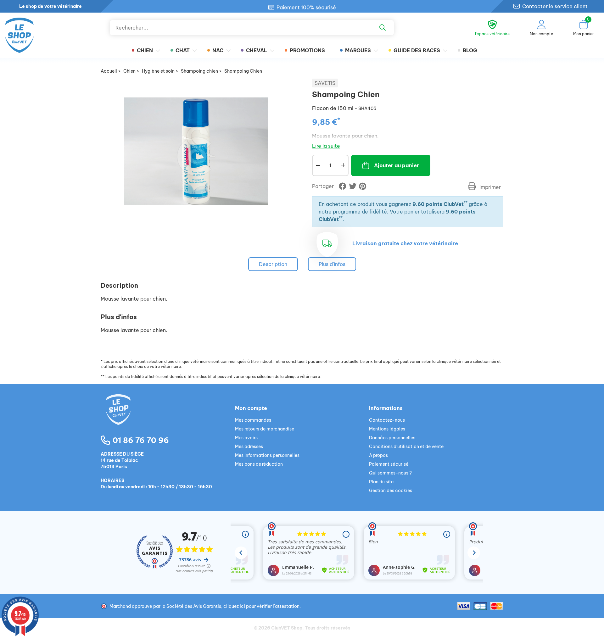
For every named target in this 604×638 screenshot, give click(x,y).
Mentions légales (387, 429)
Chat (183, 50)
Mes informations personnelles (267, 455)
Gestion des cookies (390, 490)
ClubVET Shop (286, 628)
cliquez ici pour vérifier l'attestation (261, 606)
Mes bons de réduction (259, 464)
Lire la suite (326, 146)
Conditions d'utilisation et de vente (406, 446)
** (465, 202)
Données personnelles (392, 438)
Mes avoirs (246, 438)
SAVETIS (325, 83)
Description (273, 264)
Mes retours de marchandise (264, 429)
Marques (358, 50)
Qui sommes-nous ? (390, 473)
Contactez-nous (387, 420)
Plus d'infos (332, 264)
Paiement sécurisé (389, 464)
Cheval (256, 50)
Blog (470, 50)
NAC (217, 50)
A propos (378, 455)
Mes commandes (253, 420)
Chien (145, 50)
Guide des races (417, 50)
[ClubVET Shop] (168, 417)
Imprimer (489, 187)
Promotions (307, 50)
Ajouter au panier (396, 165)
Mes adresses (249, 446)
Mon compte (251, 408)
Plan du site (381, 482)
